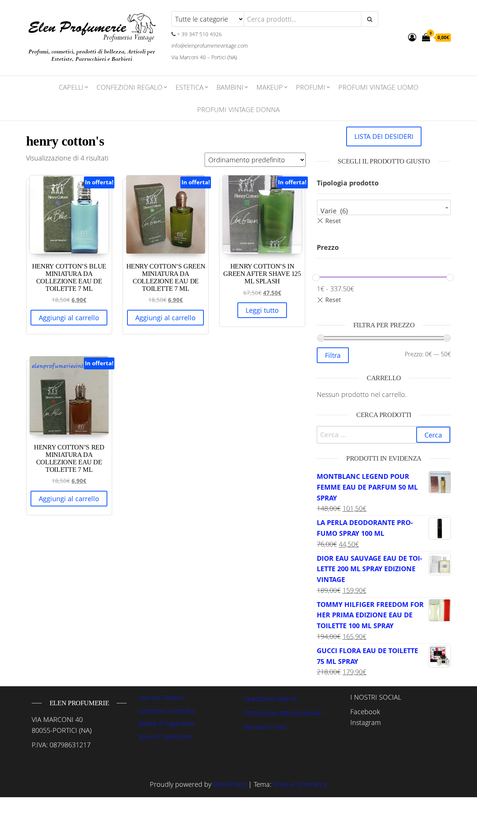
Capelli (71, 87)
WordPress (229, 784)
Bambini (230, 87)
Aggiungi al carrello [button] (69, 317)
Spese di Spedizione (165, 736)
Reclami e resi (265, 726)
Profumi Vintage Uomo (378, 87)
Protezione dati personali (282, 712)
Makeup (269, 87)
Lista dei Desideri (161, 698)
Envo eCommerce (300, 784)
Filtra (333, 355)
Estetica (189, 87)
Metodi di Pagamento (166, 723)
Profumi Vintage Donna (238, 109)
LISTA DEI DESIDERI (383, 136)
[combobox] (384, 207)
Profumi (310, 87)
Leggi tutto (262, 310)
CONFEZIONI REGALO (129, 87)
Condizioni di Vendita (166, 711)
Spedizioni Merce (270, 698)
